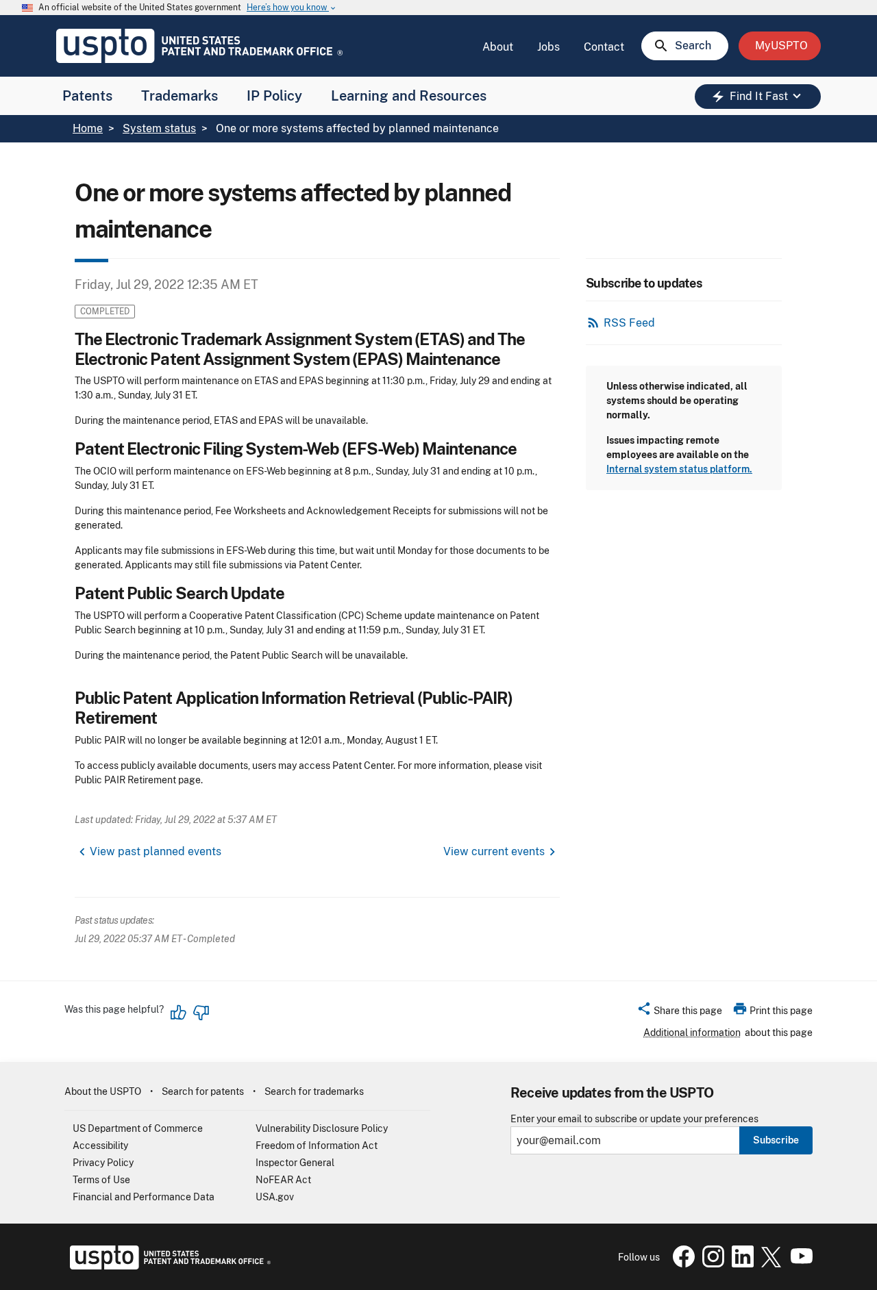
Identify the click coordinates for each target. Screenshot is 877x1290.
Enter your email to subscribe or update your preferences (634, 1119)
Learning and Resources (408, 96)
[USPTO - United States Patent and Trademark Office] (167, 1266)
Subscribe (776, 1140)
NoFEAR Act (283, 1179)
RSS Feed (629, 322)
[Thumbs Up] (179, 1012)
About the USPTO (102, 1091)
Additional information (692, 1032)
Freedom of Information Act (317, 1145)
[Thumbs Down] (201, 1012)
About (497, 46)
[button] (679, 1012)
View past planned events (155, 851)
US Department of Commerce (138, 1128)
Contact (604, 46)
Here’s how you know (292, 8)
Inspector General (295, 1162)
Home (88, 128)
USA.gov (275, 1196)
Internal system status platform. (679, 469)
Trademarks (179, 96)
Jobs (548, 46)
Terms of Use (101, 1179)
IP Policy (274, 96)
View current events (494, 851)
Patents (87, 96)
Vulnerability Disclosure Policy (322, 1128)
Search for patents (203, 1091)
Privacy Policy (103, 1162)
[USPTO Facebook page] (681, 1264)
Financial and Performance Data (143, 1196)
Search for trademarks (314, 1091)
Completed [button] (104, 311)
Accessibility (100, 1145)
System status (159, 128)
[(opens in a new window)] (710, 1264)
